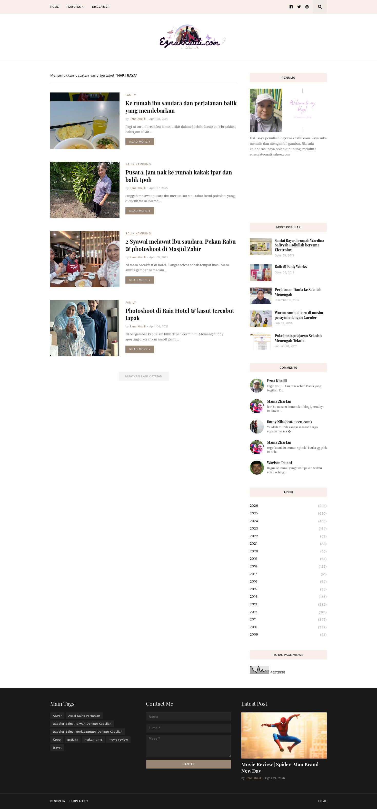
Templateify (78, 801)
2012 (288, 612)
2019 (288, 559)
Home (322, 801)
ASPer (57, 716)
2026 (288, 506)
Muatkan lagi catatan (143, 376)
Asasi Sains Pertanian (84, 716)
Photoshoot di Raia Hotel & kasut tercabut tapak (179, 314)
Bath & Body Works (291, 266)
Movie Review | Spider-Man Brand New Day (280, 767)
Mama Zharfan (279, 401)
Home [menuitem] (54, 6)
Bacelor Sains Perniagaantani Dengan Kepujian (87, 731)
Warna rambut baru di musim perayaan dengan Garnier (299, 315)
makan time (93, 739)
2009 (288, 634)
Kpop (57, 739)
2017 (288, 574)
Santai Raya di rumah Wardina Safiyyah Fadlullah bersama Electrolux (299, 245)
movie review (118, 739)
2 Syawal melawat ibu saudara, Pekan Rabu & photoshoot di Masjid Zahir (180, 245)
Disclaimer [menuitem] (100, 6)
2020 (288, 551)
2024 (288, 521)
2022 (288, 536)
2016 (288, 581)
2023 (288, 528)
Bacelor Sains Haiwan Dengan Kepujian (82, 723)
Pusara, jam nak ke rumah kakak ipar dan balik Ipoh (178, 175)
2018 (288, 566)
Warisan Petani (279, 462)
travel (57, 747)
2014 (288, 597)
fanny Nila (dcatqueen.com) (289, 421)
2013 (288, 604)
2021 (288, 544)
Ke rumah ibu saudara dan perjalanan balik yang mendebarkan (181, 106)
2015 (288, 589)
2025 (288, 513)
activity (72, 739)
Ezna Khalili (277, 380)
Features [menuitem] (73, 6)
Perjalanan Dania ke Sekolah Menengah (298, 292)
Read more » (139, 141)
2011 (288, 619)
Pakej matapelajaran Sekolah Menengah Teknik (298, 338)
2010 (288, 627)
